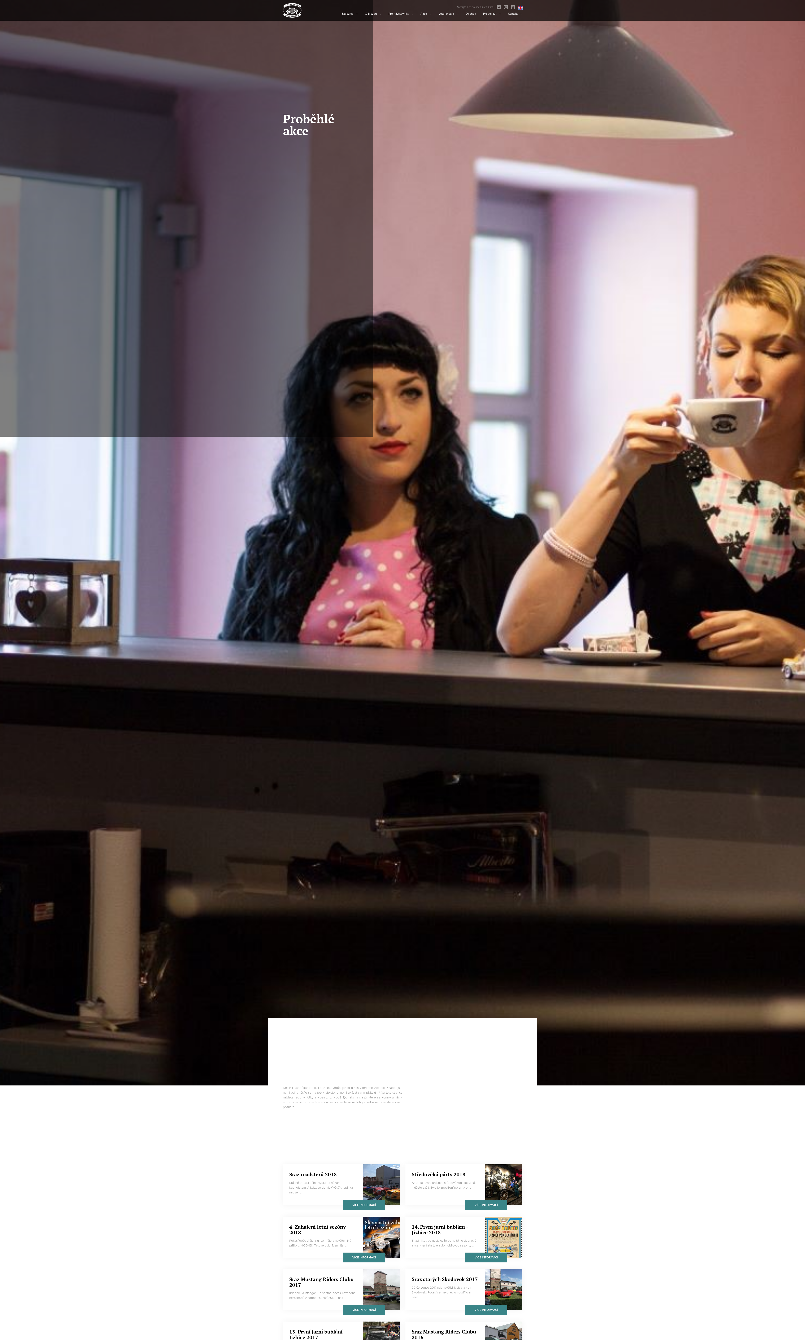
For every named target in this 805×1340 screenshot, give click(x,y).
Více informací (364, 1205)
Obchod (471, 14)
